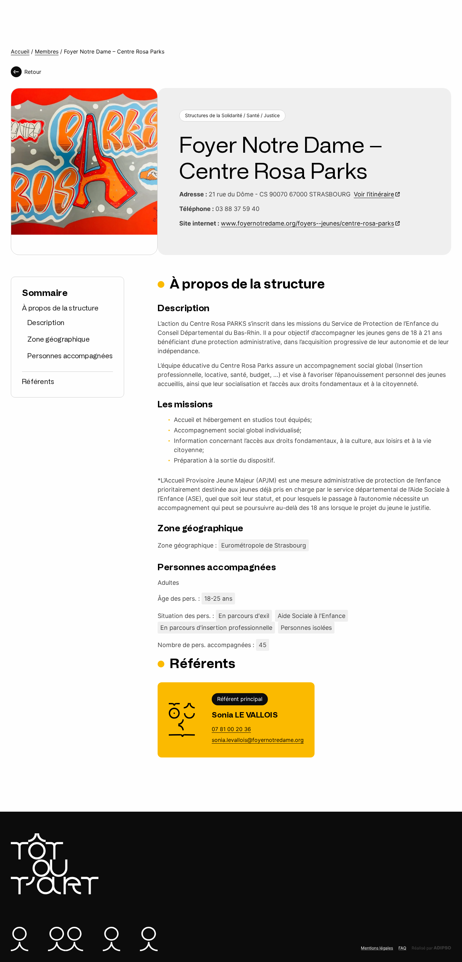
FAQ (402, 947)
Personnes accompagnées (70, 356)
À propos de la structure (60, 308)
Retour (32, 71)
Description (45, 323)
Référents (38, 382)
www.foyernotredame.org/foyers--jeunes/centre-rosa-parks (307, 223)
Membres (47, 51)
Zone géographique (58, 340)
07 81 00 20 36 (231, 729)
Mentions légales (377, 947)
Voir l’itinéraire (374, 194)
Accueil (20, 51)
